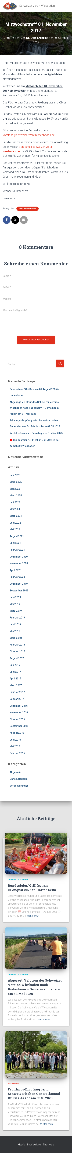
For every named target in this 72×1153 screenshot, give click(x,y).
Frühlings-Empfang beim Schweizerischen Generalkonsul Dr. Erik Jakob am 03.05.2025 (34, 1093)
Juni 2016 (15, 739)
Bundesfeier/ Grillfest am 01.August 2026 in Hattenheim (32, 887)
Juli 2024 (15, 502)
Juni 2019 (15, 597)
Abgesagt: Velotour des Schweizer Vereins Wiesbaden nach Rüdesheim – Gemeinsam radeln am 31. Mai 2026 (34, 408)
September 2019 (19, 590)
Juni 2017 (15, 671)
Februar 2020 (17, 576)
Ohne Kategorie (18, 778)
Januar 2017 (17, 699)
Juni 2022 (15, 522)
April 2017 (15, 678)
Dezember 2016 (19, 705)
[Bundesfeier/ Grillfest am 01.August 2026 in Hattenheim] (36, 853)
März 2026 (16, 482)
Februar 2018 (17, 644)
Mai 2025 (15, 488)
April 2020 (15, 570)
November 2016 (19, 712)
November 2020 (19, 563)
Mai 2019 (15, 604)
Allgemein (15, 772)
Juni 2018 (15, 624)
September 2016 (19, 726)
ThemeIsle (48, 1144)
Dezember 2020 (19, 556)
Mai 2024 (15, 509)
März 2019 (16, 610)
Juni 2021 (15, 543)
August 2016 (17, 732)
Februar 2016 (17, 753)
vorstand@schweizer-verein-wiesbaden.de (29, 135)
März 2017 (16, 685)
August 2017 (17, 658)
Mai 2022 (15, 529)
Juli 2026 (15, 475)
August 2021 (17, 536)
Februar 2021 (17, 549)
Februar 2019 (17, 617)
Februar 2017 (17, 692)
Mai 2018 (15, 631)
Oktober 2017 (17, 651)
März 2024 (16, 515)
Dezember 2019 (19, 583)
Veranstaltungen (27, 209)
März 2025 (16, 495)
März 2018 (16, 638)
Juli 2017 (15, 665)
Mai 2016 (15, 746)
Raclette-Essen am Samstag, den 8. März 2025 (36, 433)
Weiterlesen (33, 915)
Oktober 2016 (17, 719)
